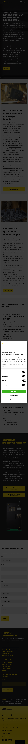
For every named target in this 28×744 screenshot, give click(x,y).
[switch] (24, 376)
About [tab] (23, 347)
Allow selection (14, 395)
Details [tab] (14, 347)
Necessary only (14, 399)
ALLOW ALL (14, 391)
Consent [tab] (5, 347)
